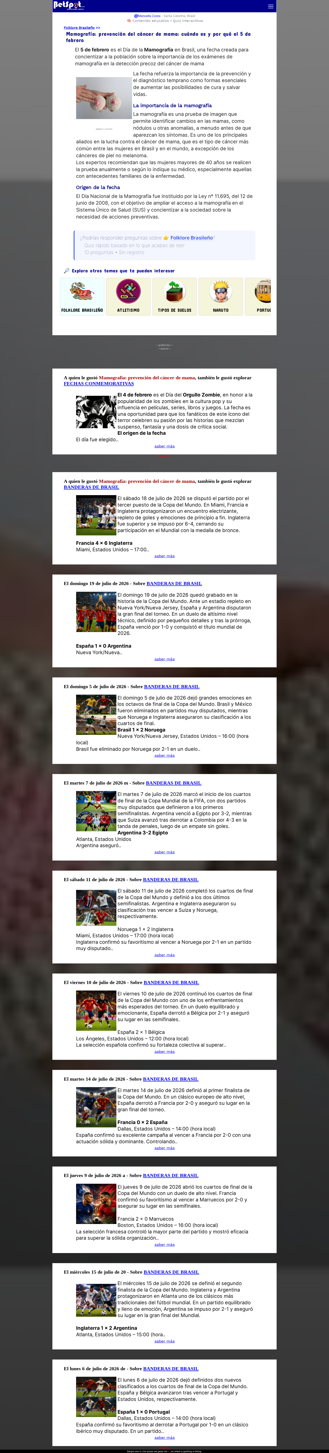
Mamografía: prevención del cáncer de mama (147, 377)
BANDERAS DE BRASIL (91, 487)
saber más (164, 446)
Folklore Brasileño (79, 27)
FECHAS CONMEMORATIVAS (99, 383)
